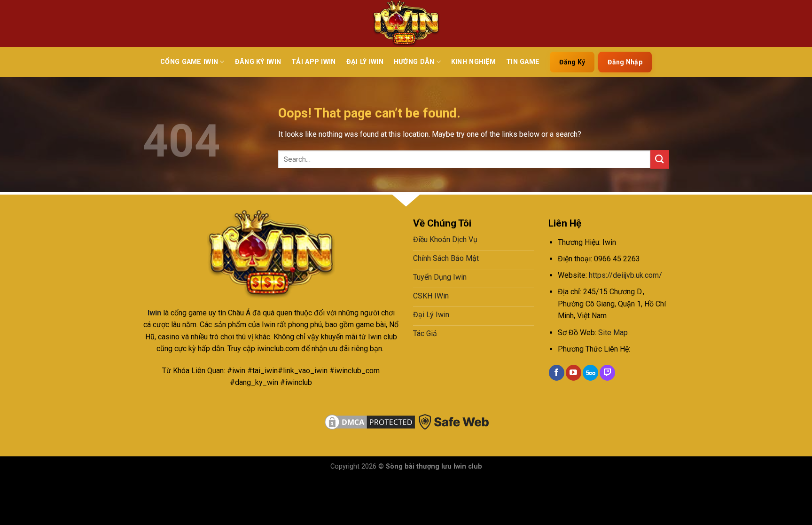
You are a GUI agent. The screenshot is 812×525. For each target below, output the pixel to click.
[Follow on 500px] (590, 373)
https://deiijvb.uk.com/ (625, 275)
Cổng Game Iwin (189, 62)
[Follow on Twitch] (607, 373)
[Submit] (659, 159)
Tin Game (522, 62)
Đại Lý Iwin (364, 62)
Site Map (613, 332)
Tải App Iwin (313, 62)
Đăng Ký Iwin (258, 62)
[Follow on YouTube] (573, 373)
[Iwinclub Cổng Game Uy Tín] (406, 23)
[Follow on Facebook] (556, 373)
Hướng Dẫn (414, 62)
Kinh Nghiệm (473, 62)
